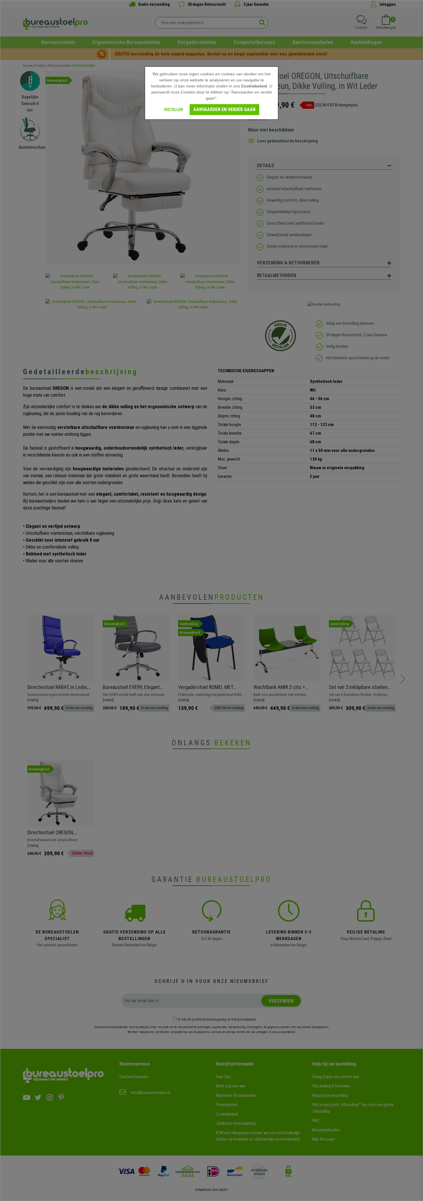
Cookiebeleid (254, 86)
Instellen (173, 109)
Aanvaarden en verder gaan (224, 109)
